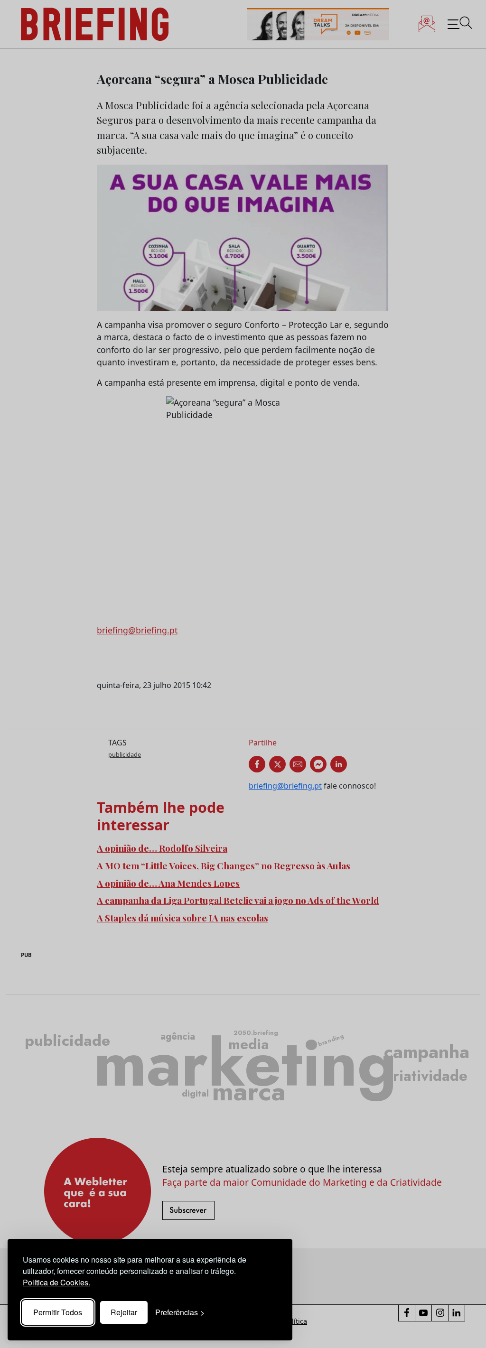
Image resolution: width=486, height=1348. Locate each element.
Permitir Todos (57, 1312)
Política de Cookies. (56, 1282)
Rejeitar (124, 1312)
